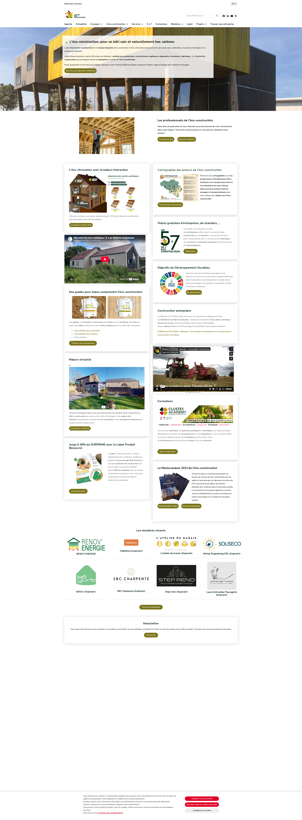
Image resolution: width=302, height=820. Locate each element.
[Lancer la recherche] (217, 16)
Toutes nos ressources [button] (82, 343)
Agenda (68, 24)
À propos (95, 24)
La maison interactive (81, 225)
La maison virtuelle (79, 428)
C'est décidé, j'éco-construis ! (87, 330)
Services (136, 24)
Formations (161, 24)
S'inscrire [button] (151, 635)
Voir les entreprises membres (80, 70)
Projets (200, 24)
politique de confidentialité (110, 813)
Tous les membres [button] (151, 607)
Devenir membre (186, 139)
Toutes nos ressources (170, 204)
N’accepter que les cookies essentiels (202, 804)
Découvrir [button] (190, 251)
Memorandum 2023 (168, 506)
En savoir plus (194, 292)
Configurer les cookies (202, 810)
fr (233, 3)
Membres (175, 24)
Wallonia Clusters (73, 3)
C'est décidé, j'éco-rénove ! (86, 334)
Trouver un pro (166, 139)
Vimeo (176, 335)
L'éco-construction (115, 24)
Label (190, 24)
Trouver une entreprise (222, 24)
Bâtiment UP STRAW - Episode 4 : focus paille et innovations (186, 331)
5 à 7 (149, 24)
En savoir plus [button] (78, 491)
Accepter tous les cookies (201, 798)
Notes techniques (191, 506)
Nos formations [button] (167, 451)
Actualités (81, 24)
